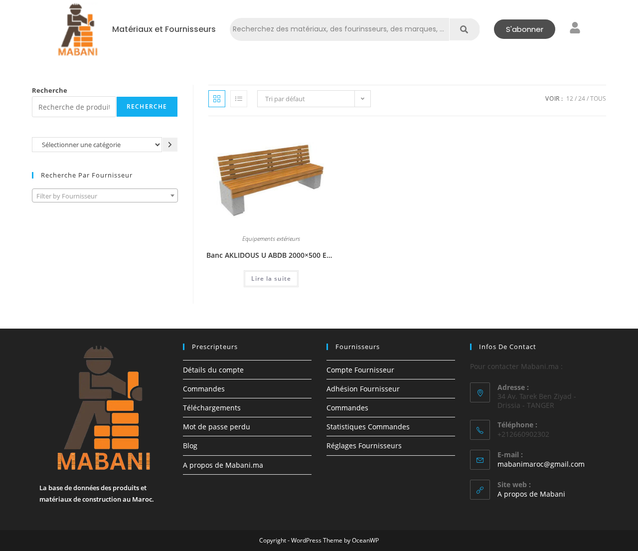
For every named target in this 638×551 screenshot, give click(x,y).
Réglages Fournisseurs (364, 445)
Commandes (204, 388)
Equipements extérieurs (271, 239)
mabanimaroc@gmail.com (541, 464)
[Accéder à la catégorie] (169, 144)
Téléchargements (212, 407)
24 (581, 98)
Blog (190, 445)
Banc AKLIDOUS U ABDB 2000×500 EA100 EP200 (271, 255)
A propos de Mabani (531, 494)
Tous (598, 98)
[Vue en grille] (216, 98)
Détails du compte (213, 369)
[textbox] (104, 196)
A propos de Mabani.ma (223, 465)
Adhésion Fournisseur (363, 388)
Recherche (49, 90)
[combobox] (105, 195)
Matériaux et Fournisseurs (164, 29)
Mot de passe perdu (216, 426)
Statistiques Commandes (368, 426)
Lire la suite (271, 278)
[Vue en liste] (238, 98)
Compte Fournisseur (360, 369)
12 (569, 98)
